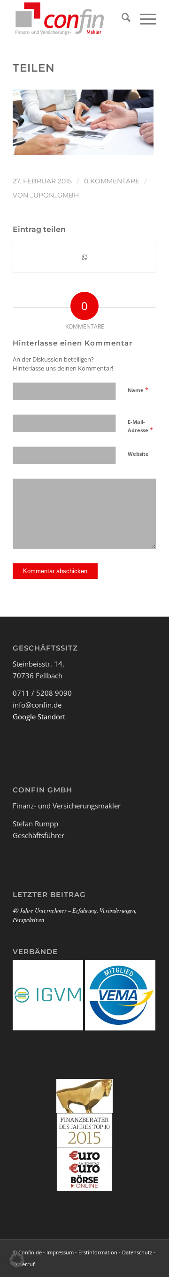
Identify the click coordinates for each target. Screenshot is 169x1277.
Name (138, 390)
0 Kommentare (111, 181)
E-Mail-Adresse (140, 426)
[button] (17, 1260)
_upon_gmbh (54, 195)
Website (138, 453)
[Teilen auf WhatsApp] (84, 257)
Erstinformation (97, 1252)
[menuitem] (121, 19)
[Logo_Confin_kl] (70, 19)
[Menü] (143, 19)
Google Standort (39, 716)
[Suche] (121, 19)
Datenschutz (137, 1252)
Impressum (60, 1252)
